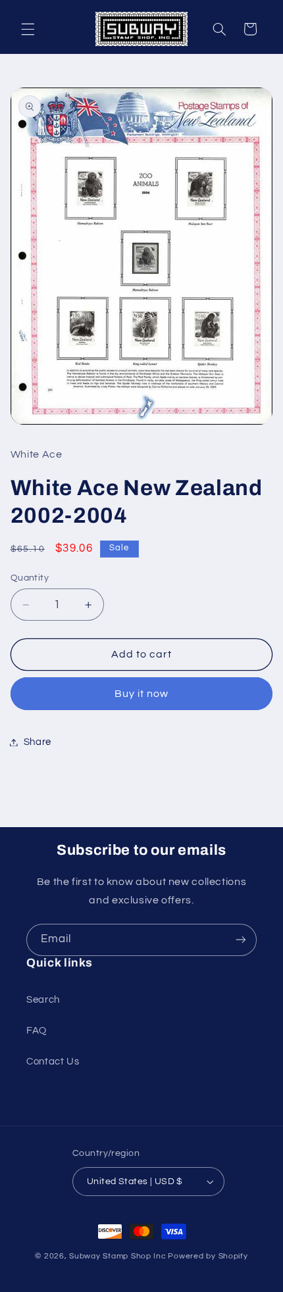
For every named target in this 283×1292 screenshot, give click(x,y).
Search (43, 1000)
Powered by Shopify (207, 1256)
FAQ (36, 1031)
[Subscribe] (241, 940)
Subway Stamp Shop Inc (117, 1256)
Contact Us (52, 1061)
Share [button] (37, 742)
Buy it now (142, 693)
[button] (28, 29)
